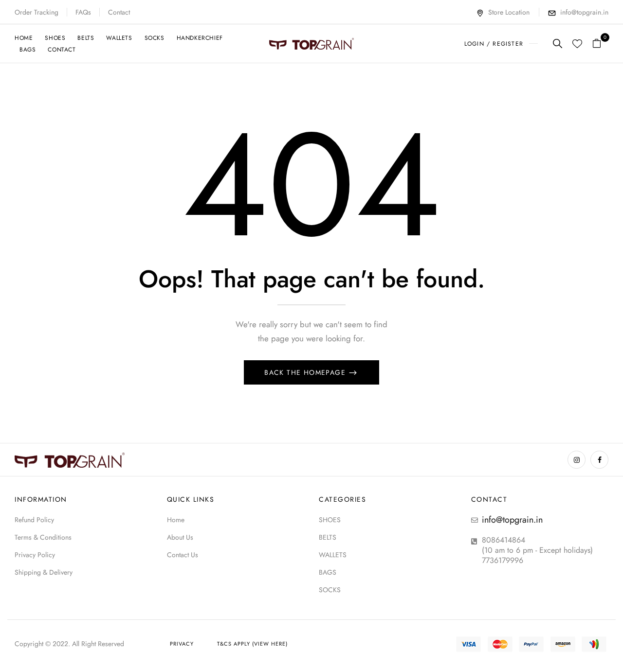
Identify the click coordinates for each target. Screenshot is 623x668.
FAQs (83, 12)
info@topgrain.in (584, 12)
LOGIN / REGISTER (493, 43)
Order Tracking (36, 12)
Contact (119, 12)
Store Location (509, 12)
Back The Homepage (306, 372)
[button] (600, 43)
